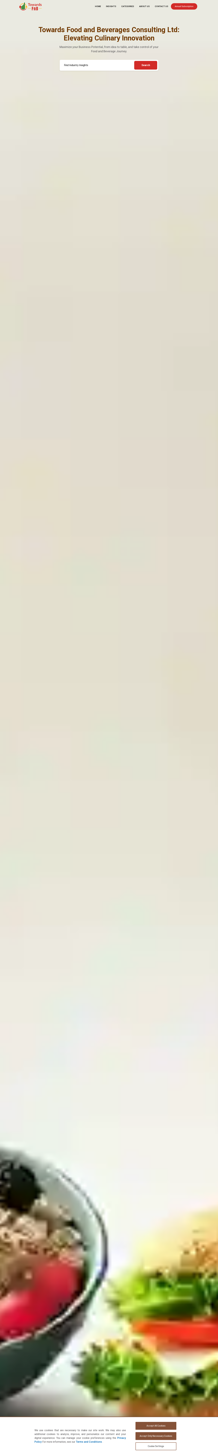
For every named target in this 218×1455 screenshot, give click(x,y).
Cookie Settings (156, 1446)
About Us (144, 6)
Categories (127, 6)
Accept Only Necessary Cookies (156, 1436)
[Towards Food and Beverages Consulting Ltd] (30, 6)
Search (145, 65)
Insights (111, 6)
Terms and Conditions (89, 1441)
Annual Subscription (184, 6)
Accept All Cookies (156, 1425)
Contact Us (161, 6)
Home (98, 6)
